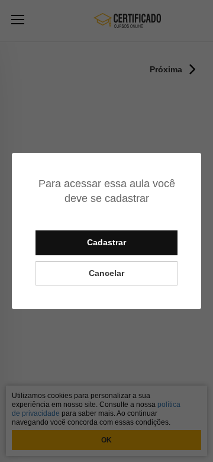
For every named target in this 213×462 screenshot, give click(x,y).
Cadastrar (106, 242)
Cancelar (106, 273)
